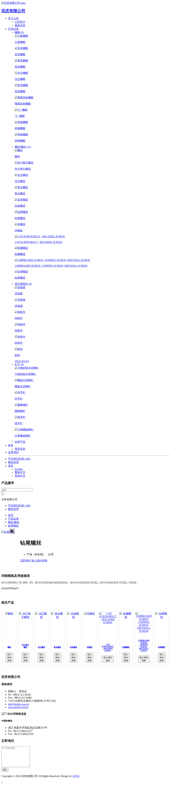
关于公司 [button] (13, 18)
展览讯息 (20, 448)
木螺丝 (89, 647)
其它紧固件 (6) (23, 283)
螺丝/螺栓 (13, 522)
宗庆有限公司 (13, 11)
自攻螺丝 (73, 647)
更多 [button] (10, 445)
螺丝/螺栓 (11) (23, 146)
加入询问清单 (39, 560)
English (19, 469)
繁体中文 (20, 472)
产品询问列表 (19, 458)
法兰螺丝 (41, 647)
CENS (75, 776)
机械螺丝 (126, 647)
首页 (10, 515)
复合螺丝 (57, 647)
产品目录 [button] (13, 28)
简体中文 (20, 475)
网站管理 (13, 462)
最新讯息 (20, 25)
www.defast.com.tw (18, 707)
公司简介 (20, 21)
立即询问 (13, 452)
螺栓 (9, 647)
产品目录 (13, 518)
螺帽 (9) (19, 32)
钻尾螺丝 (13, 525)
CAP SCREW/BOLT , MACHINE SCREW (108, 647)
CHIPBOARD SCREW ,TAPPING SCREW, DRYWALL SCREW (143, 645)
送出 (5, 770)
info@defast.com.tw (18, 704)
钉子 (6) (19, 364)
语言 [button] (10, 465)
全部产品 (20, 441)
